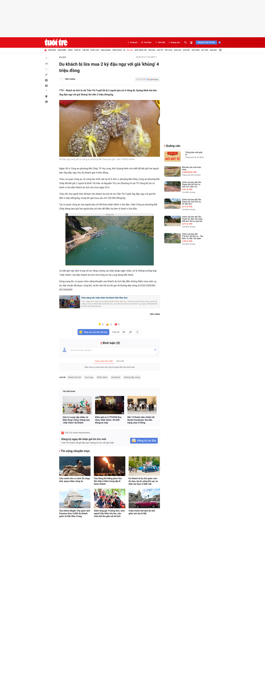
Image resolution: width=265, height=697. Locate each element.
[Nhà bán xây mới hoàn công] (172, 171)
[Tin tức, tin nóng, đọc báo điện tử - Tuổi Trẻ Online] (55, 42)
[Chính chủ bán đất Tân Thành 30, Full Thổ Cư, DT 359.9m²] (172, 204)
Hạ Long (89, 377)
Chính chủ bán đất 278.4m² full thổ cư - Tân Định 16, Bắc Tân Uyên (192, 236)
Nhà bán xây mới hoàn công (191, 168)
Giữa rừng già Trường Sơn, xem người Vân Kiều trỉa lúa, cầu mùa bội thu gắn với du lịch (109, 513)
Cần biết (161, 42)
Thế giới (85, 50)
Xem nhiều (62, 50)
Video (70, 50)
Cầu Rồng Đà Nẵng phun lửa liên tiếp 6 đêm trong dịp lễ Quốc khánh (108, 481)
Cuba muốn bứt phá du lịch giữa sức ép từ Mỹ (142, 512)
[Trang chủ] (45, 50)
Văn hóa (151, 50)
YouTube (147, 42)
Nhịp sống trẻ (141, 50)
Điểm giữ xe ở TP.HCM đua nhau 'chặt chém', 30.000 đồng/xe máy (108, 420)
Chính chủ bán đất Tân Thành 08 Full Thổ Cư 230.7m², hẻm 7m (191, 184)
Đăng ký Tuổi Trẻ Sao (206, 42)
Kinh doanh (106, 50)
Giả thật (204, 50)
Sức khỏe (196, 50)
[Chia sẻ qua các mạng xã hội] (137, 332)
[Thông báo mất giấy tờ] (172, 156)
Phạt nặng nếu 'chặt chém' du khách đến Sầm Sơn (104, 297)
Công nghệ (117, 50)
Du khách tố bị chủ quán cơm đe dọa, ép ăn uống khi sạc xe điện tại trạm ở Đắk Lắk (143, 481)
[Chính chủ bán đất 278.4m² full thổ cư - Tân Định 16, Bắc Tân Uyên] (172, 238)
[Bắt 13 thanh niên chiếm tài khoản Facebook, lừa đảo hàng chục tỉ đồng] (142, 405)
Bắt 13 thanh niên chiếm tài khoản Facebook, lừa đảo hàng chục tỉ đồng (140, 420)
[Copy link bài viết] (130, 332)
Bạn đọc (213, 50)
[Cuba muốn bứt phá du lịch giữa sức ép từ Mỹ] (144, 498)
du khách (115, 377)
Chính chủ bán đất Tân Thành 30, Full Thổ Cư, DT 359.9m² (191, 202)
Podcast (133, 42)
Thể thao (168, 50)
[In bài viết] (46, 102)
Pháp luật (94, 50)
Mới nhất (52, 50)
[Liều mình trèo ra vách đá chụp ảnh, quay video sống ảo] (75, 466)
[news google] (147, 79)
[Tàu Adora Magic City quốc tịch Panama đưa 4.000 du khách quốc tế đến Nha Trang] (75, 498)
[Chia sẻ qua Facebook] (124, 332)
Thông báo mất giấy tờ (193, 153)
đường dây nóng (132, 377)
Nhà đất (186, 50)
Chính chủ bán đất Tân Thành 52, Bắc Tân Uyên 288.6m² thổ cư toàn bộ (192, 219)
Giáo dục (177, 50)
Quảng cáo (175, 42)
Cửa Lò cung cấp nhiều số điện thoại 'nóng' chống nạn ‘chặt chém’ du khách (76, 420)
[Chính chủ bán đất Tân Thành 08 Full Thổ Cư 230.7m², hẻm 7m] (172, 186)
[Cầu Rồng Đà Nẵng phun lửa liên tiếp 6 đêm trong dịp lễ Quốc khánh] (109, 466)
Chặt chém (102, 377)
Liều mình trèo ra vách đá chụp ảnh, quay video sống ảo (74, 479)
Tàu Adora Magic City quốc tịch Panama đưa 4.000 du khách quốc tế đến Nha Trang (74, 513)
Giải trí (160, 50)
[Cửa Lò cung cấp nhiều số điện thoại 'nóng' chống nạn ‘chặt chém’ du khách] (77, 405)
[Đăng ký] (144, 441)
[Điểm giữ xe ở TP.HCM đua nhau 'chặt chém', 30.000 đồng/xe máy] (109, 405)
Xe (124, 50)
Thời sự (77, 50)
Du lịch (130, 50)
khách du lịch (74, 377)
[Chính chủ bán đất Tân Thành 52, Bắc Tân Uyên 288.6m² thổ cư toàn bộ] (172, 221)
